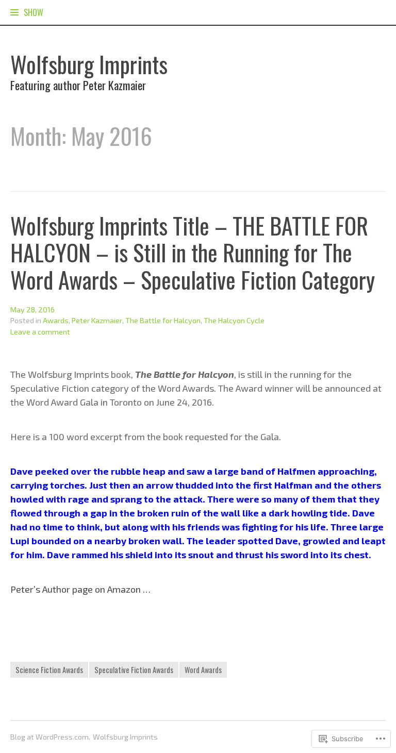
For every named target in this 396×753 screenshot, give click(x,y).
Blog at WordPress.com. (50, 736)
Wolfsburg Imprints (89, 64)
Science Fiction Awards (49, 669)
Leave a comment (40, 331)
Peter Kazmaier (97, 320)
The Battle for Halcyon (163, 320)
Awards (56, 320)
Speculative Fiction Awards (133, 669)
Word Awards (203, 669)
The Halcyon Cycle (234, 320)
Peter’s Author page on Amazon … (80, 589)
